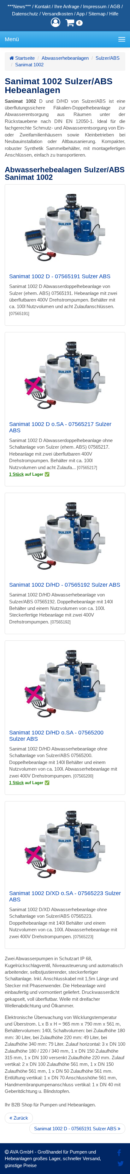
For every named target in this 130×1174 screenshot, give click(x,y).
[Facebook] (119, 1153)
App (80, 13)
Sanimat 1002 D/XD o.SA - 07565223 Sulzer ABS (65, 896)
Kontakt (42, 6)
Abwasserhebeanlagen (65, 58)
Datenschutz (25, 13)
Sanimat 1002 (29, 64)
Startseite (24, 58)
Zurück (20, 1118)
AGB (115, 6)
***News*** (19, 6)
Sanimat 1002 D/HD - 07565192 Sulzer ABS (64, 585)
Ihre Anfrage (66, 6)
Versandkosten (57, 13)
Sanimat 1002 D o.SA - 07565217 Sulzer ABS (60, 427)
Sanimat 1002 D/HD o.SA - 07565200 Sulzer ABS (56, 735)
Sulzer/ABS (108, 58)
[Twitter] (120, 1164)
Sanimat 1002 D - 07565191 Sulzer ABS (59, 276)
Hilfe (113, 13)
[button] (55, 22)
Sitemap (96, 13)
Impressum (95, 6)
